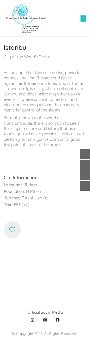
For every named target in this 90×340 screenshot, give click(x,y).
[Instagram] (33, 320)
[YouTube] (45, 320)
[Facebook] (57, 320)
